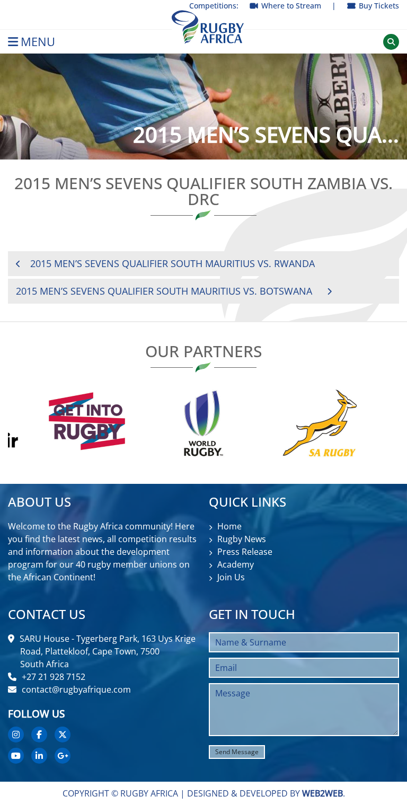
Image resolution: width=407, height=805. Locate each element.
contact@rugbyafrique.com (76, 689)
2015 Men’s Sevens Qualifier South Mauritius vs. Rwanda (172, 263)
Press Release (244, 552)
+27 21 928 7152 (53, 677)
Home (229, 526)
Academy (235, 564)
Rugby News (241, 539)
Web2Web (322, 793)
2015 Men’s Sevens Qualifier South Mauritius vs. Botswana (164, 291)
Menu (38, 42)
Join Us (231, 577)
